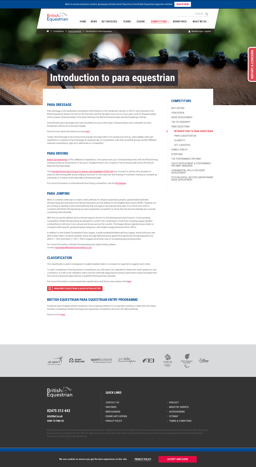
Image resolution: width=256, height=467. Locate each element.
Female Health (179, 149)
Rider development (182, 117)
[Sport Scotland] (101, 360)
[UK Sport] (55, 360)
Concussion (177, 113)
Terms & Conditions (180, 420)
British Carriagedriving (57, 159)
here (87, 131)
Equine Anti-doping (116, 416)
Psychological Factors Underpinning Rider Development (192, 178)
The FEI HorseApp (180, 122)
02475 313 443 (58, 410)
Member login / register (201, 31)
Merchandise (113, 411)
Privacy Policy (114, 420)
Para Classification (185, 136)
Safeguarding (177, 411)
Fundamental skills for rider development (188, 171)
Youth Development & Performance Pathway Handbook (191, 164)
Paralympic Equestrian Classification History (77, 288)
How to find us (55, 420)
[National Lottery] (204, 360)
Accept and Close (177, 459)
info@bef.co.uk (55, 416)
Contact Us (112, 402)
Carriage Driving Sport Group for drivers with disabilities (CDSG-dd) (82, 171)
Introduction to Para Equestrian (193, 131)
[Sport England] (77, 360)
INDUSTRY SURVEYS (179, 407)
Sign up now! (182, 4)
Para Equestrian (74, 31)
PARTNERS (111, 407)
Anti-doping (177, 108)
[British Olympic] (167, 360)
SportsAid (177, 154)
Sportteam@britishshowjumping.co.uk (73, 247)
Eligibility (179, 140)
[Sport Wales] (127, 360)
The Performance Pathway (186, 159)
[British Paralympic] (187, 360)
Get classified (182, 145)
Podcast (174, 402)
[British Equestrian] (57, 20)
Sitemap (173, 416)
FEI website (121, 183)
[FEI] (148, 360)
